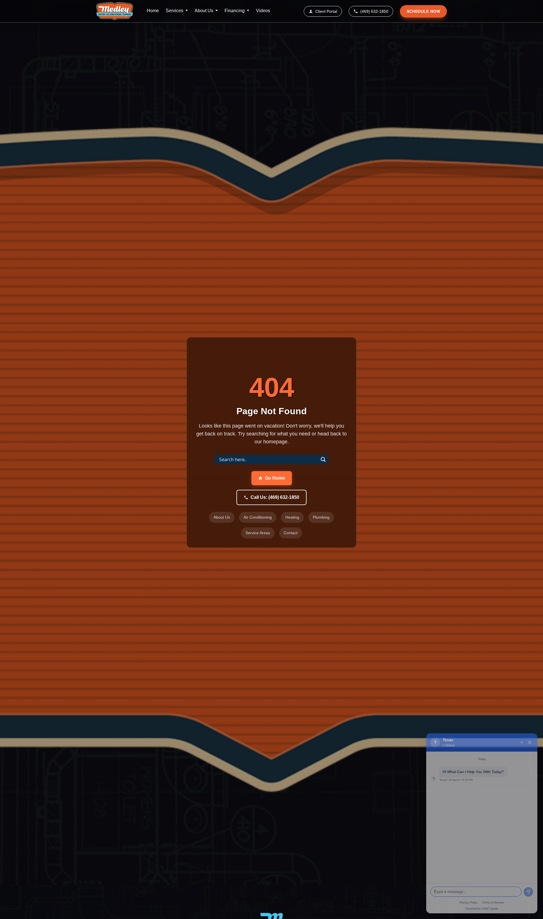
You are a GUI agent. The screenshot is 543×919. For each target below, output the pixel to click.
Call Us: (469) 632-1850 (275, 497)
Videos (263, 10)
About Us (204, 10)
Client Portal (326, 11)
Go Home (275, 478)
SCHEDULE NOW (423, 11)
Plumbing (321, 517)
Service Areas (257, 533)
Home (153, 10)
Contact (291, 533)
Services (174, 10)
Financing (235, 10)
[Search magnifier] (323, 459)
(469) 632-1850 (374, 11)
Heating (292, 517)
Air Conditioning (258, 517)
